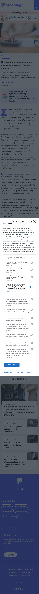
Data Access (19, 372)
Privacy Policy (30, 372)
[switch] (31, 263)
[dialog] (19, 297)
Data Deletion (8, 372)
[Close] (35, 222)
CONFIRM (12, 365)
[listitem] (19, 258)
